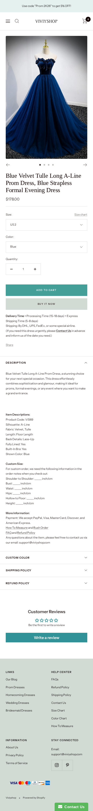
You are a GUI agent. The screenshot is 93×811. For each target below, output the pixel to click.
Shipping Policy (18, 570)
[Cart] (84, 21)
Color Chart (59, 718)
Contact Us (58, 703)
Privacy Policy (15, 755)
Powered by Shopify (34, 797)
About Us (12, 747)
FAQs (54, 679)
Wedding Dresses (17, 703)
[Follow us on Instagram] (56, 765)
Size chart (80, 214)
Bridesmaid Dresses (19, 710)
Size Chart (58, 710)
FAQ (8, 532)
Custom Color (18, 557)
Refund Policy (26, 532)
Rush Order (40, 527)
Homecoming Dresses (20, 695)
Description (16, 362)
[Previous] (8, 165)
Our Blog (11, 679)
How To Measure (17, 527)
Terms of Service (17, 763)
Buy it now (47, 304)
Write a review (46, 637)
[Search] (17, 21)
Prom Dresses (15, 687)
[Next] (85, 165)
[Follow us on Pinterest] (67, 765)
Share (9, 345)
